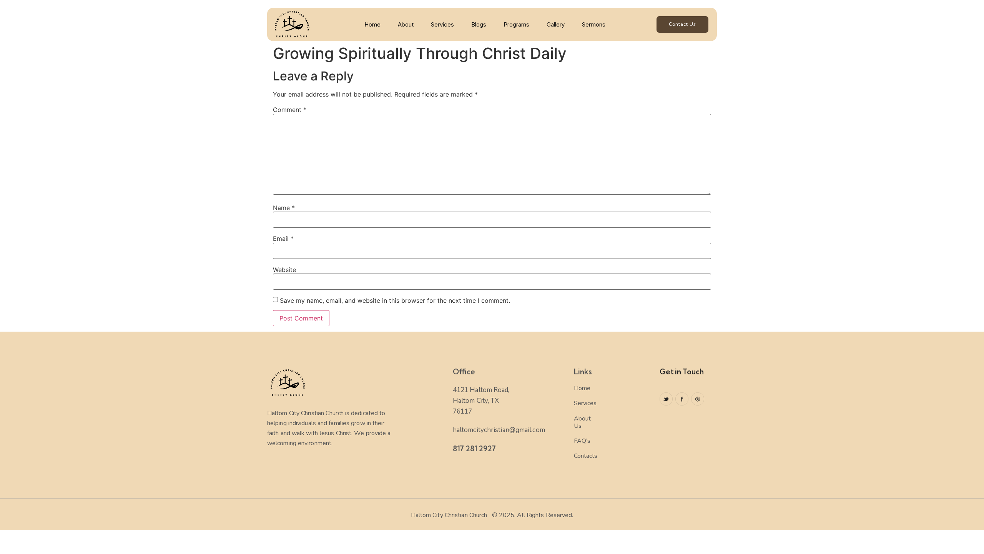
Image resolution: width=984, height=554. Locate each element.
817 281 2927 (474, 448)
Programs (516, 24)
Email (283, 238)
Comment (289, 110)
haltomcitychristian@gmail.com (499, 430)
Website (284, 270)
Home (372, 24)
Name (284, 208)
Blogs (478, 24)
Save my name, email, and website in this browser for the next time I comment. (395, 300)
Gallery (556, 24)
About (406, 24)
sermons (593, 24)
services (442, 24)
